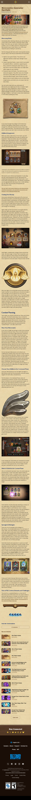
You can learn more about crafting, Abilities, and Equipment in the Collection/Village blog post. (15, 599)
